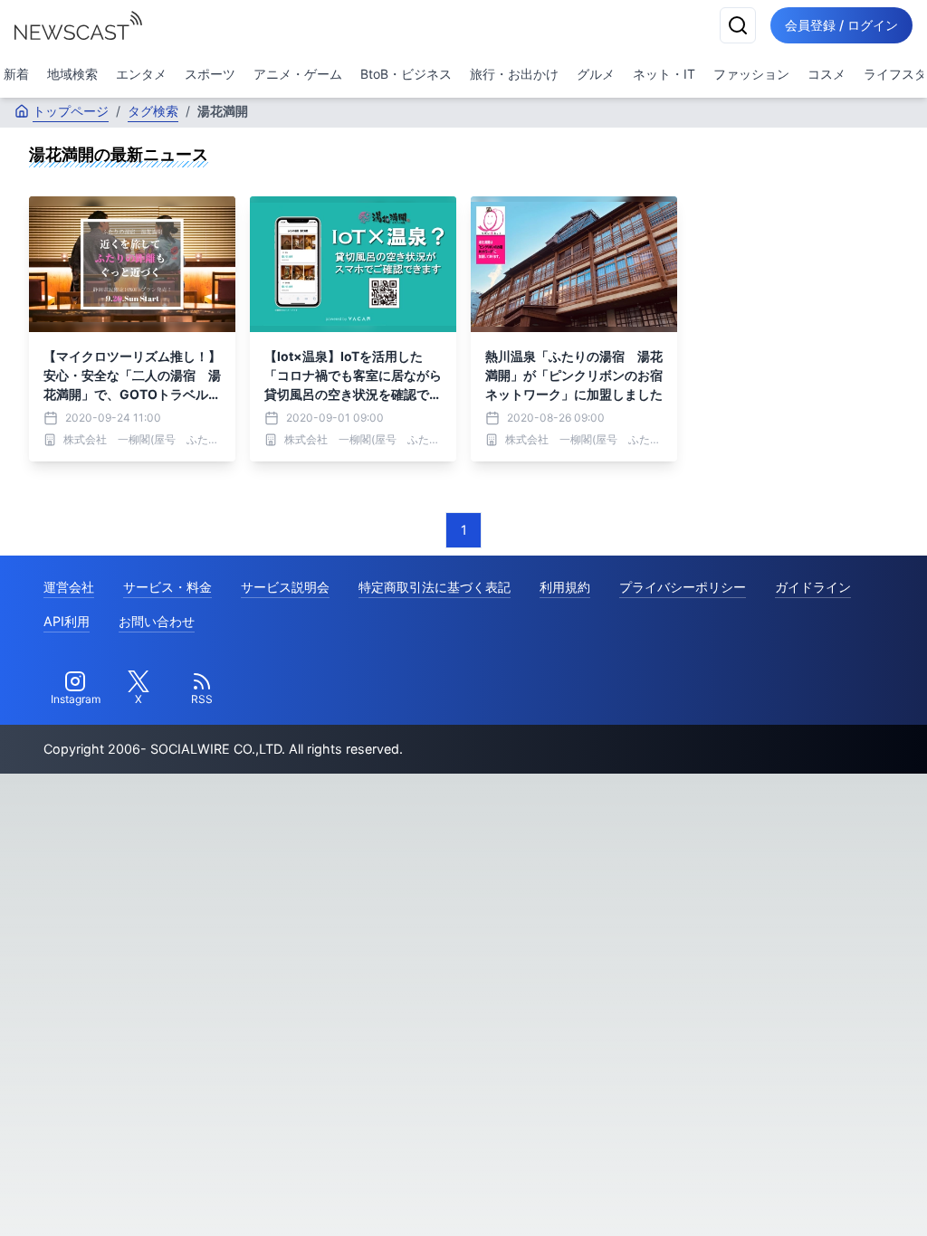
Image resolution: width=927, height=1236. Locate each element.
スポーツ (210, 73)
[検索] (738, 25)
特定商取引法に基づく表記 (434, 586)
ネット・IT (664, 73)
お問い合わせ (157, 621)
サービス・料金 (167, 586)
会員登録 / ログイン (841, 25)
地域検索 (72, 73)
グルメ (596, 73)
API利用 (66, 621)
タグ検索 (153, 111)
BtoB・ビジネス (406, 73)
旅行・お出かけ (514, 73)
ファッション (751, 73)
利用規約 (565, 586)
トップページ (71, 111)
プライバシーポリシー (682, 586)
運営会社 (68, 586)
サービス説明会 (285, 586)
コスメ (827, 73)
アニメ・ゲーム (297, 73)
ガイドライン (813, 586)
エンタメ (141, 73)
